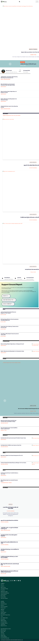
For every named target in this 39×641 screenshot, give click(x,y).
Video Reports (33, 162)
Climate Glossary (3, 612)
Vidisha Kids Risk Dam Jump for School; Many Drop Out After (11, 106)
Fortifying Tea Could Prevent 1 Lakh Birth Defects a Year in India (12, 473)
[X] (16, 580)
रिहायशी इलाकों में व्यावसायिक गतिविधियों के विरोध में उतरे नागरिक (9, 543)
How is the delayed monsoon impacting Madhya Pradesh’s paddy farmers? (9, 428)
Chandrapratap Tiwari (6, 481)
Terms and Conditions (4, 598)
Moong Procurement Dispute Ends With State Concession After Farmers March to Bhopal (8, 421)
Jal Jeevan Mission (4, 636)
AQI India (2, 632)
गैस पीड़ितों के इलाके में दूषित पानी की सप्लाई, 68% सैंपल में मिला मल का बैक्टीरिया (9, 557)
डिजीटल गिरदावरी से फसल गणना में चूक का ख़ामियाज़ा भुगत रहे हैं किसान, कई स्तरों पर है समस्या (9, 572)
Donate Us (2, 605)
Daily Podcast (3, 613)
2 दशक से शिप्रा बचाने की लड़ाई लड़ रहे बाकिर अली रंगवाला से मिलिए (10, 508)
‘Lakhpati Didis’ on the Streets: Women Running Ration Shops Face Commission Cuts (12, 77)
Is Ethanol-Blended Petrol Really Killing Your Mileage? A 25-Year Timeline (8, 313)
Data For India (3, 631)
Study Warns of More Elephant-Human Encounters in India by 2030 (10, 334)
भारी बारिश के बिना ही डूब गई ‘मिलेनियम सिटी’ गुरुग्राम (28, 64)
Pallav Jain (33, 272)
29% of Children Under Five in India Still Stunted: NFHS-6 (10, 480)
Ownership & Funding (4, 588)
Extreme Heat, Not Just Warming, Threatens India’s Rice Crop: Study (9, 327)
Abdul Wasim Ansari (5, 79)
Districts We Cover (4, 625)
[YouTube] (14, 580)
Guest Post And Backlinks (5, 593)
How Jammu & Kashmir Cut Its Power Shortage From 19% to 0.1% (12, 455)
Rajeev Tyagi (33, 54)
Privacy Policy (3, 595)
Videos (2, 616)
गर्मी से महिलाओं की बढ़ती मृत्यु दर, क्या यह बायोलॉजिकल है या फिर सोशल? (10, 550)
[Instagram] (12, 580)
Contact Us (2, 586)
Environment (3, 619)
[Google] (20, 580)
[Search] (19, 2)
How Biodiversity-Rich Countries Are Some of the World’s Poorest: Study (13, 438)
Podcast (23, 62)
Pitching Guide (3, 607)
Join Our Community (4, 606)
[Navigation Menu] (37, 2)
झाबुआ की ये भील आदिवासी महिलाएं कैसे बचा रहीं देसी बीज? (9, 520)
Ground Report (4, 423)
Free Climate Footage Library (5, 614)
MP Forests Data (3, 630)
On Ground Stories (4, 621)
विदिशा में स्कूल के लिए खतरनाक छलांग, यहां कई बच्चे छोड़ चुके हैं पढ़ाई (10, 564)
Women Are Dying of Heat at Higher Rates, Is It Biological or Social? (12, 91)
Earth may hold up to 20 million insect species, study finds (11, 445)
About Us (2, 584)
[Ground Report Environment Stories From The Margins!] (4, 2)
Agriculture (33, 405)
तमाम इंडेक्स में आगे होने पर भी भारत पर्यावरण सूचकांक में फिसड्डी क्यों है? (9, 535)
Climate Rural (3, 624)
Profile (10, 504)
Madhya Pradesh (33, 49)
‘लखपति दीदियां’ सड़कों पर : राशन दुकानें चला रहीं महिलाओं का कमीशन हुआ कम (9, 528)
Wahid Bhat (3, 86)
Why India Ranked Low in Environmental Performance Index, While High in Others (12, 85)
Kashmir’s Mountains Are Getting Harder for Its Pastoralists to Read (12, 98)
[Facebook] (18, 580)
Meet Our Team (3, 587)
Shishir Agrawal (33, 167)
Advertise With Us (4, 594)
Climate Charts (3, 635)
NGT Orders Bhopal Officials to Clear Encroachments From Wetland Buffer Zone (9, 320)
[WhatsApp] (11, 580)
